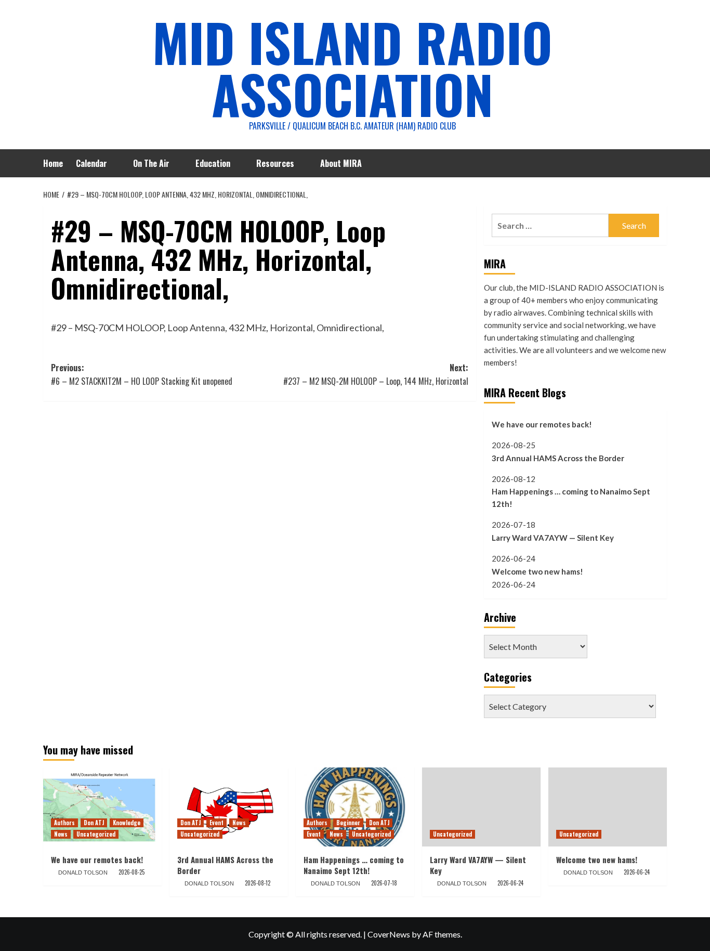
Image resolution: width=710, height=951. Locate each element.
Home (53, 163)
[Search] (660, 162)
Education (212, 163)
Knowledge (126, 822)
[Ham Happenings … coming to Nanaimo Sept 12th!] (355, 806)
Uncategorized (95, 834)
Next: (375, 374)
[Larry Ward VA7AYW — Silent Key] (481, 806)
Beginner (348, 822)
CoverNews (388, 934)
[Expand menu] (113, 164)
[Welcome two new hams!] (607, 806)
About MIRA (341, 163)
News (61, 834)
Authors (64, 822)
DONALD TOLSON (83, 872)
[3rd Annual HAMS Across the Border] (228, 806)
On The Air (151, 163)
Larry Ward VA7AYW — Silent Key (553, 537)
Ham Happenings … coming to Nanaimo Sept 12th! (571, 498)
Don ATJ (94, 822)
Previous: (141, 374)
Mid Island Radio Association (352, 67)
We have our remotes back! (542, 424)
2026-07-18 (384, 883)
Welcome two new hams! (537, 571)
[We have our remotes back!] (102, 806)
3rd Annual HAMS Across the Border (558, 458)
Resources (275, 163)
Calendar (91, 163)
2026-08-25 (131, 872)
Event (216, 822)
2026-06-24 (510, 883)
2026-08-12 (257, 883)
